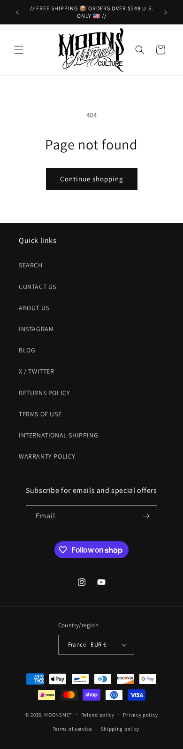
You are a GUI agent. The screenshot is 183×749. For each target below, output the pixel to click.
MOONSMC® (58, 714)
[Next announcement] (165, 12)
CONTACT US (37, 286)
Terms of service (72, 729)
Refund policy (97, 714)
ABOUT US (34, 308)
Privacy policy (140, 714)
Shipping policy (120, 729)
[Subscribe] (146, 516)
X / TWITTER (36, 371)
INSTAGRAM (36, 329)
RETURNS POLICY (44, 393)
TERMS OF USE (40, 414)
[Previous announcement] (17, 12)
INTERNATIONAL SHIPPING (58, 435)
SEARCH (31, 265)
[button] (18, 49)
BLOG (27, 350)
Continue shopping (91, 178)
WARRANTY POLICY (47, 456)
